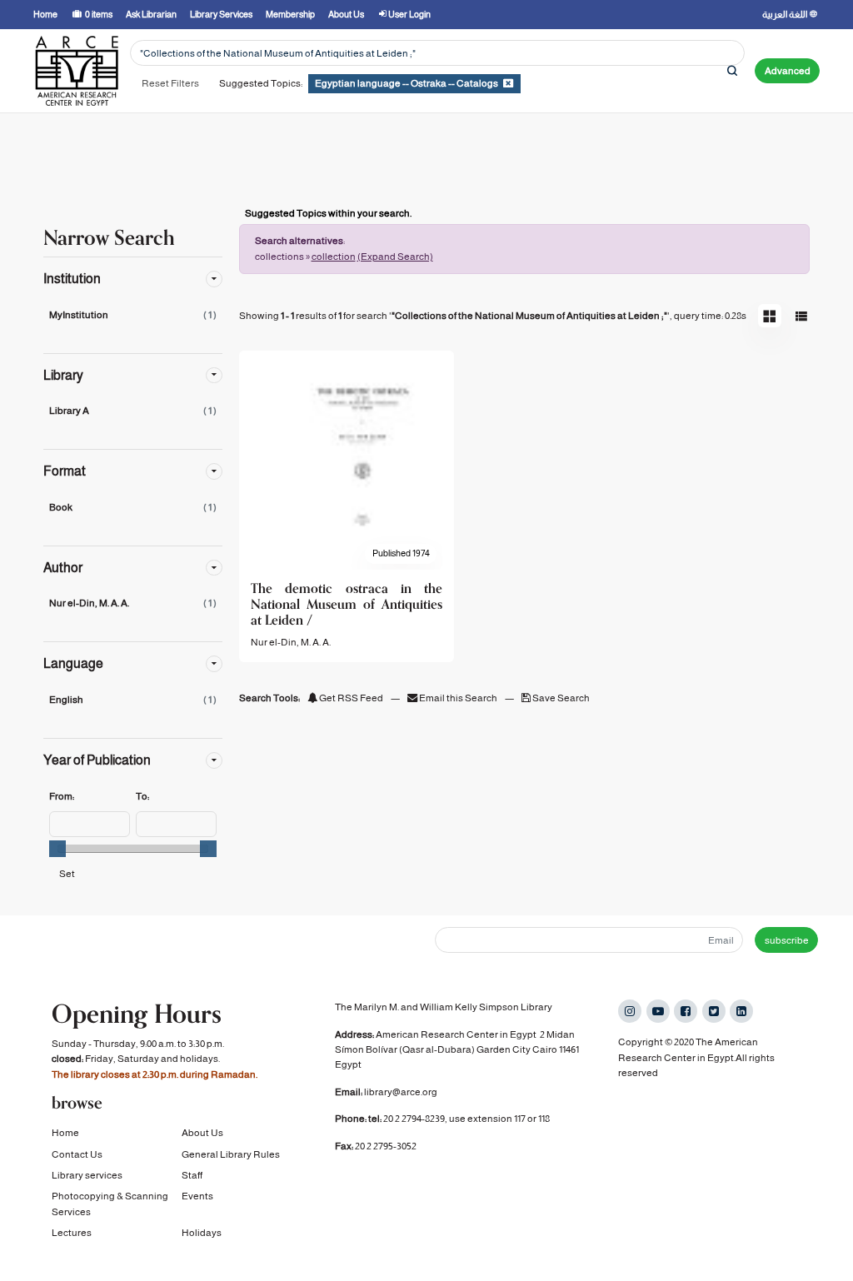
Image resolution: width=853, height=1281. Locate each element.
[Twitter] (714, 1011)
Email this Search (458, 698)
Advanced (788, 71)
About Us (202, 1133)
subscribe (787, 940)
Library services (87, 1175)
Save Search (560, 698)
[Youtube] (658, 1011)
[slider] (57, 848)
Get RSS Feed (350, 698)
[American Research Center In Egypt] (76, 71)
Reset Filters (170, 83)
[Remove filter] (508, 83)
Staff (192, 1175)
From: (61, 796)
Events (197, 1196)
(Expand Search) (395, 256)
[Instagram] (629, 1011)
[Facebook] (685, 1011)
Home (65, 1133)
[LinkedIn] (741, 1011)
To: (142, 796)
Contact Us (77, 1154)
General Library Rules (231, 1154)
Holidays (202, 1233)
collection (334, 256)
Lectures (72, 1233)
